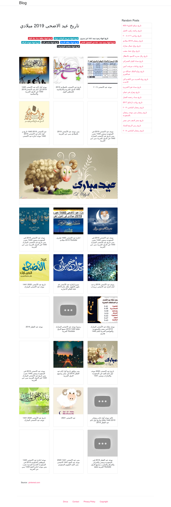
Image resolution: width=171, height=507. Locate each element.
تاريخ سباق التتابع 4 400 (132, 25)
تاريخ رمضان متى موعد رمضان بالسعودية (135, 114)
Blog (23, 2)
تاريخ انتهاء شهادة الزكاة (31, 42)
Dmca (65, 501)
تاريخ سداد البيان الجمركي (133, 61)
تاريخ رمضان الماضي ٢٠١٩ (133, 107)
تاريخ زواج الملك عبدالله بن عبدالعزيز (133, 72)
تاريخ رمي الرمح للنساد (132, 125)
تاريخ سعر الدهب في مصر (133, 120)
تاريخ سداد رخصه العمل (132, 97)
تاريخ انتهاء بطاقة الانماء (69, 42)
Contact (76, 501)
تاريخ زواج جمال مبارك (132, 45)
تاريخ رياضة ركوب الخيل (132, 30)
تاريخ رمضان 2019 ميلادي (133, 40)
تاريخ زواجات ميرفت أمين (133, 66)
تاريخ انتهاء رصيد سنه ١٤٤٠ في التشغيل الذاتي (98, 42)
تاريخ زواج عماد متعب (131, 51)
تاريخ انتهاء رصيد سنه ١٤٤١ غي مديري (94, 38)
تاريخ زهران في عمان (131, 92)
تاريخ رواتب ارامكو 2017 (132, 102)
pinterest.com (34, 482)
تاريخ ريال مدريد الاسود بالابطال (135, 56)
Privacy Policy (89, 501)
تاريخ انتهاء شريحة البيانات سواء (66, 38)
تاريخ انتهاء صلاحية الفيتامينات (68, 46)
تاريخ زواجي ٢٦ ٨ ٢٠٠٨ (132, 35)
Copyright (104, 501)
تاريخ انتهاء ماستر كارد (50, 42)
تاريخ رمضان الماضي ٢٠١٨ (133, 130)
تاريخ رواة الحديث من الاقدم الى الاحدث (135, 80)
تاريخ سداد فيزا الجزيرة (132, 87)
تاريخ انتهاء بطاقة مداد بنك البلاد (40, 38)
